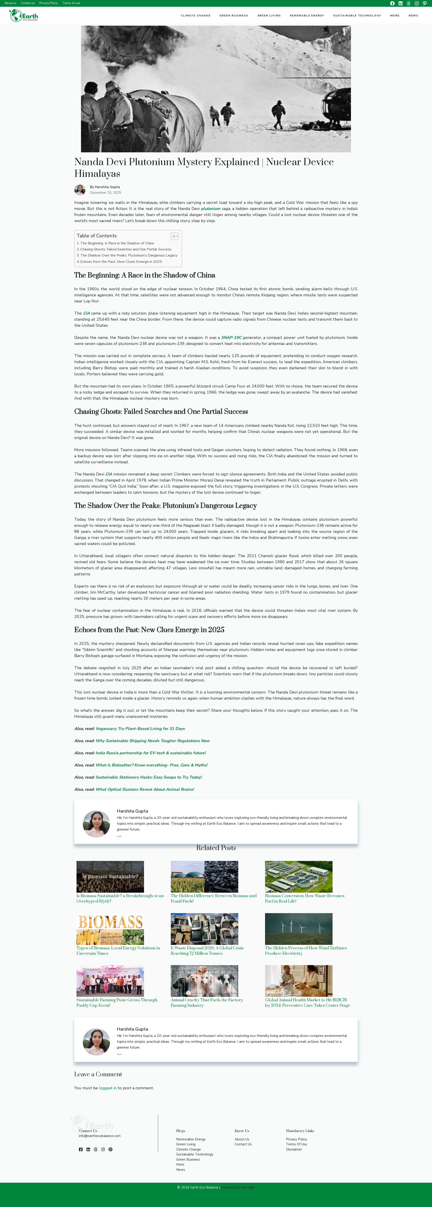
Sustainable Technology (357, 15)
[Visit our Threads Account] (96, 1149)
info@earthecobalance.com (100, 1136)
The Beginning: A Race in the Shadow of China (117, 243)
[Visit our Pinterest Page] (110, 1149)
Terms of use (71, 3)
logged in (108, 1088)
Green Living (269, 15)
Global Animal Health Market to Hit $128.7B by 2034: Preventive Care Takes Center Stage (307, 1003)
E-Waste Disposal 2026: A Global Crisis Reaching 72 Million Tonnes (207, 951)
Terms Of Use (296, 1144)
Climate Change (195, 15)
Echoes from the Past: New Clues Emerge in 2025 (121, 261)
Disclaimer (294, 1149)
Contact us (28, 3)
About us (10, 3)
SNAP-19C (231, 337)
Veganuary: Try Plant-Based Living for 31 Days (140, 728)
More (395, 15)
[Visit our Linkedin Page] (88, 1149)
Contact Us (243, 1144)
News (413, 15)
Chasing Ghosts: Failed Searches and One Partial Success (125, 249)
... (119, 834)
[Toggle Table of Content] (172, 236)
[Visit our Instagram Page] (103, 1149)
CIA (86, 313)
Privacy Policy (48, 3)
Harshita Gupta (107, 187)
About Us (242, 1139)
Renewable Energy (307, 15)
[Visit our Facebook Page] (81, 1149)
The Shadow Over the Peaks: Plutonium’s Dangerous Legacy (128, 255)
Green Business (233, 15)
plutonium (210, 208)
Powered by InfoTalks (238, 1187)
